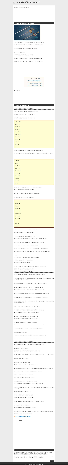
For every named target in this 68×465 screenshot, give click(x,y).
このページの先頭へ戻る (52, 461)
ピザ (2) (16, 457)
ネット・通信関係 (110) (29, 452)
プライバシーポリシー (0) (34, 457)
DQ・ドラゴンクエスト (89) (19, 454)
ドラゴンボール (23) (32, 454)
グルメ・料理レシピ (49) (37, 452)
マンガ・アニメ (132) (18, 453)
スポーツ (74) (44, 452)
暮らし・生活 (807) (17, 452)
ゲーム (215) (24, 453)
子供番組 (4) (26, 454)
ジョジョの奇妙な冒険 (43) (31, 453)
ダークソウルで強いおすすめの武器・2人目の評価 (35, 83)
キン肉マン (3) (38, 454)
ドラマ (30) (46, 454)
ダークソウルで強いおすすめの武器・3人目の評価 (35, 85)
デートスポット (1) (27, 457)
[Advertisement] (34, 15)
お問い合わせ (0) (41, 457)
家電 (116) (23, 452)
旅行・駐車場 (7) (20, 457)
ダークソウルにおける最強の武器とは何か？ (34, 80)
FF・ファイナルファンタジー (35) (41, 453)
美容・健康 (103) (49, 452)
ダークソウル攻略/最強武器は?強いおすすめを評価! (26, 2)
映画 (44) (42, 454)
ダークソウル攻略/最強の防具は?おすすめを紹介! (23, 416)
